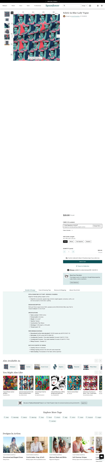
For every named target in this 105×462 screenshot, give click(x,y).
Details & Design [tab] (30, 290)
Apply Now (84, 403)
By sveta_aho (69, 393)
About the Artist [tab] (75, 290)
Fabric (28, 5)
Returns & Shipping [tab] (60, 290)
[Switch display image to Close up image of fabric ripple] (7, 37)
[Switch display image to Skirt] (7, 31)
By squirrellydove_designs (88, 394)
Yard (65, 241)
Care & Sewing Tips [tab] (45, 290)
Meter (71, 241)
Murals (13, 5)
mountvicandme (75, 16)
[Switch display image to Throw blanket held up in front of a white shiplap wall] (7, 42)
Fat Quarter (79, 241)
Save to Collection (82, 266)
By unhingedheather (55, 394)
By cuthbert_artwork (23, 394)
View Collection (74, 282)
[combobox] (84, 5)
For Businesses (37, 5)
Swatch (88, 241)
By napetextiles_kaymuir (39, 394)
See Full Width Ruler (35, 58)
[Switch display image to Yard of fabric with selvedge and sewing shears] (7, 19)
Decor (20, 5)
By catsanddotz (102, 393)
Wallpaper (4, 5)
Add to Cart (82, 261)
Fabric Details (68, 230)
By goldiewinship (6, 394)
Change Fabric (96, 225)
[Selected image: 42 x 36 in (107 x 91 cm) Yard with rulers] (7, 14)
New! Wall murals (52, 1)
